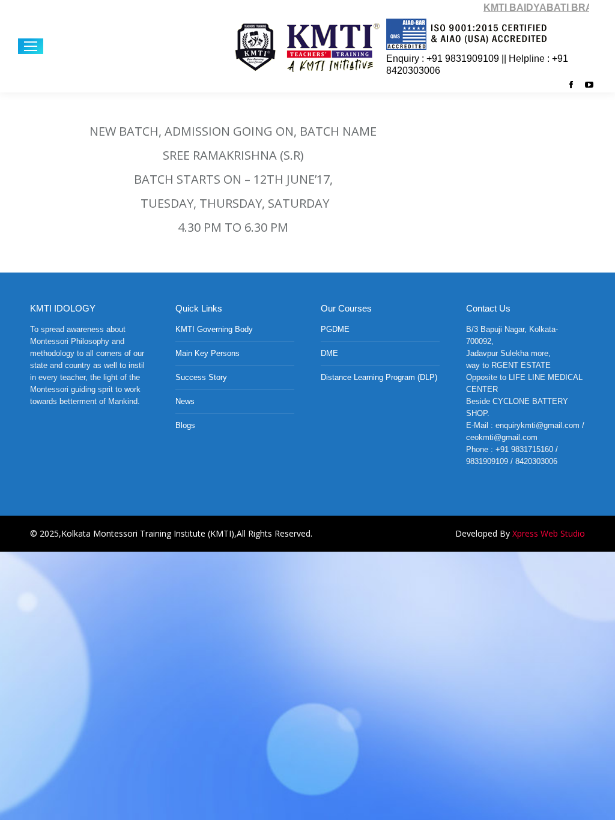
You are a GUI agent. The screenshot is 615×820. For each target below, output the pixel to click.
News (185, 401)
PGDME (335, 329)
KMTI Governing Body (214, 329)
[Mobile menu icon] (30, 46)
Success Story (201, 377)
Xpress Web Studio (548, 533)
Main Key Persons (207, 353)
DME (329, 353)
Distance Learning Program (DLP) (379, 377)
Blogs (185, 425)
